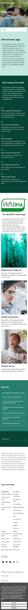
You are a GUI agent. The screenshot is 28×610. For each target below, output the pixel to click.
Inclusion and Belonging (16, 546)
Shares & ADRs (5, 542)
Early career (16, 550)
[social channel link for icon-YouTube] (10, 562)
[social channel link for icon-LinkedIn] (3, 562)
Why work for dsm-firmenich (18, 534)
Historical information (4, 546)
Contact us (16, 528)
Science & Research (18, 513)
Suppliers (15, 525)
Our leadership (17, 504)
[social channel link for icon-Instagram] (14, 562)
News (14, 516)
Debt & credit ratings (6, 550)
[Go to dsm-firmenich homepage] (7, 2)
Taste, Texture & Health (5, 498)
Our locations (16, 519)
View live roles (17, 538)
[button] (22, 3)
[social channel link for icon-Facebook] (6, 562)
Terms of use (4, 580)
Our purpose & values (17, 500)
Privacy (7, 596)
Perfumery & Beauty (6, 494)
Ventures (15, 522)
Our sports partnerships (16, 495)
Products (5, 8)
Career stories (17, 542)
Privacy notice (5, 576)
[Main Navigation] (26, 3)
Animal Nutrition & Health (6, 508)
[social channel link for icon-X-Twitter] (17, 562)
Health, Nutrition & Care (6, 503)
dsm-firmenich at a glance (6, 534)
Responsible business (18, 507)
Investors (3, 531)
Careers (15, 531)
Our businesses (5, 491)
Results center (5, 538)
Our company (16, 491)
